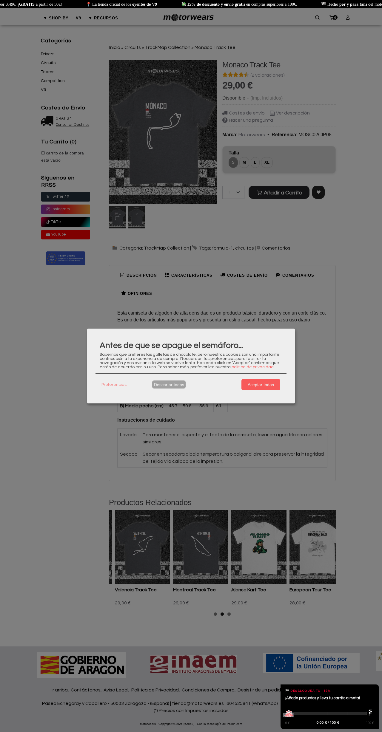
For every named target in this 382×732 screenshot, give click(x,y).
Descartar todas (169, 384)
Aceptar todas (261, 384)
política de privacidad (253, 367)
